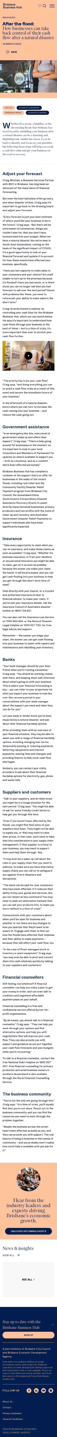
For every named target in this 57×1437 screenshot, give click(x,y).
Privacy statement (12, 1413)
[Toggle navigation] (51, 5)
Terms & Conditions (13, 1419)
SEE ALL (27, 1279)
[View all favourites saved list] (38, 6)
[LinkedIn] (36, 1390)
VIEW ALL (8, 1255)
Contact (7, 1407)
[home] (12, 6)
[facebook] (29, 1390)
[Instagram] (50, 1390)
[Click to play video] (28, 356)
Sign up (28, 1335)
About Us (7, 1401)
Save (14, 52)
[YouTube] (43, 1390)
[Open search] (44, 5)
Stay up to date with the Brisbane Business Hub (22, 1324)
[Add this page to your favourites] (39, 6)
